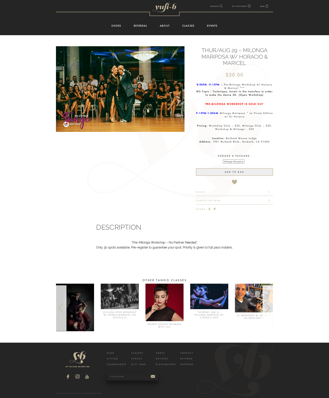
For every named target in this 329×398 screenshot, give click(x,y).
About (160, 353)
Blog (110, 353)
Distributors (166, 364)
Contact (186, 353)
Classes (137, 353)
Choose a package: (234, 156)
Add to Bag (234, 172)
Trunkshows (116, 364)
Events (136, 358)
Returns (186, 358)
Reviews (162, 358)
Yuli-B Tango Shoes (164, 7)
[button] (175, 53)
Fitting (112, 358)
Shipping (186, 364)
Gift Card (138, 364)
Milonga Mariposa (233, 161)
